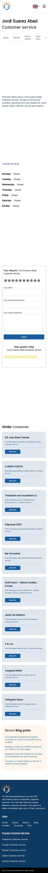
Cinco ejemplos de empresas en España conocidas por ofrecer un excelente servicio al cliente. (23, 739)
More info (12, 452)
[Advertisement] (24, 69)
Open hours (38, 37)
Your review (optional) (13, 313)
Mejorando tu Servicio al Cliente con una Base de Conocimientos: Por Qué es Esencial (23, 755)
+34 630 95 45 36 (10, 164)
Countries (18, 825)
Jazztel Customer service (14, 861)
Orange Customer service (14, 844)
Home (5, 822)
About (5, 38)
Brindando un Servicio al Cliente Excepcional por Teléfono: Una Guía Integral (23, 748)
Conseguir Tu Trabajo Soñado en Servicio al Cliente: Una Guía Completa (23, 762)
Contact (5, 825)
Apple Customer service (13, 855)
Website (16, 38)
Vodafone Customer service (15, 839)
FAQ (29, 825)
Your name (8, 288)
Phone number (28, 37)
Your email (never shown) (14, 300)
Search (26, 822)
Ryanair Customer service (14, 850)
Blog (36, 822)
